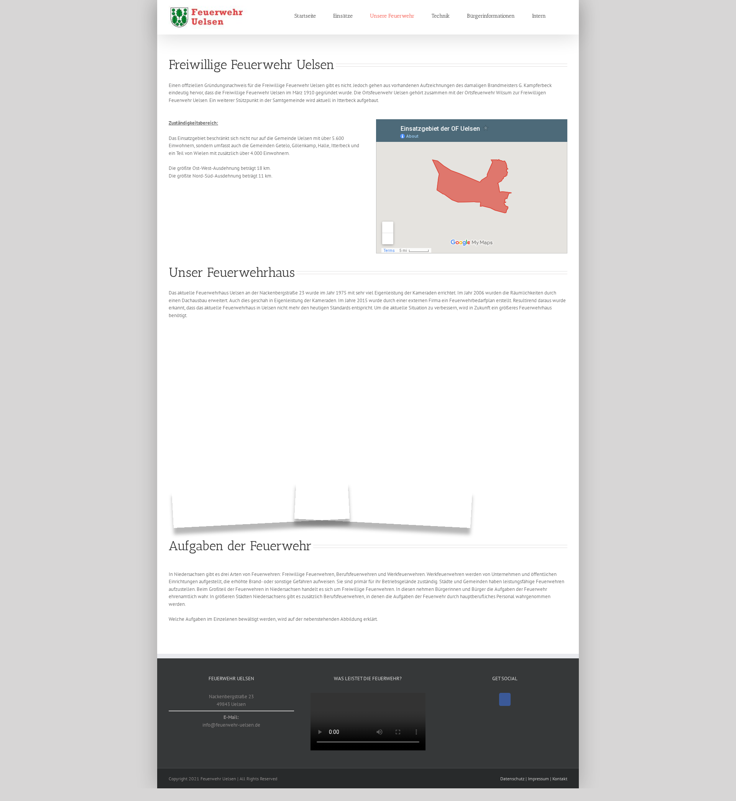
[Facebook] (505, 699)
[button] (565, 16)
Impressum (538, 778)
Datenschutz (512, 778)
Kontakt (559, 778)
